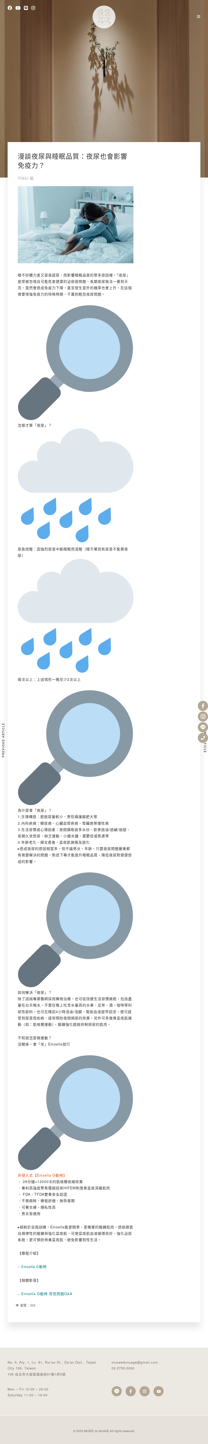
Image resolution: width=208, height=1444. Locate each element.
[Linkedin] (26, 8)
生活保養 (92, 75)
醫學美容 (116, 75)
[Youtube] (18, 8)
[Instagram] (33, 8)
